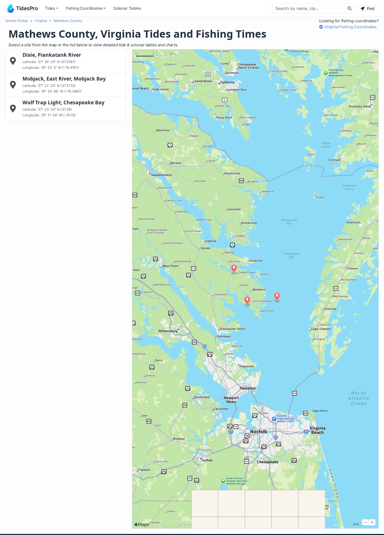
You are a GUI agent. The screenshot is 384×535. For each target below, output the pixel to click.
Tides (50, 8)
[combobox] (308, 8)
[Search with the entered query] (349, 8)
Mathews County (68, 21)
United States (16, 21)
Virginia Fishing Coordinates (350, 26)
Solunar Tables (127, 8)
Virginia (41, 21)
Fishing (84, 8)
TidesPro (27, 8)
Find (370, 8)
